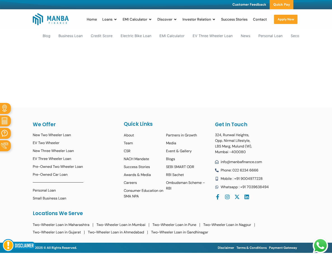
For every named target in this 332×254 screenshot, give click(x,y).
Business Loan (70, 35)
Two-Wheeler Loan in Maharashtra (61, 224)
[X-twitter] (237, 196)
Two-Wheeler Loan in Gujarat (57, 232)
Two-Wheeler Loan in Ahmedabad (116, 232)
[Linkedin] (246, 196)
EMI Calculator (172, 35)
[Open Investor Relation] (214, 19)
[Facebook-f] (217, 196)
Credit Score (101, 35)
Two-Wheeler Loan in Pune (174, 224)
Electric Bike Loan (136, 35)
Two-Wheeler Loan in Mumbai (120, 224)
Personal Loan (270, 35)
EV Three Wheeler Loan (213, 35)
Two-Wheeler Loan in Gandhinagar (179, 232)
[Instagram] (227, 196)
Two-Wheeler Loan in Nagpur (227, 224)
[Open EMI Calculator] (150, 19)
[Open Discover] (175, 19)
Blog (46, 35)
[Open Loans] (115, 19)
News (245, 35)
